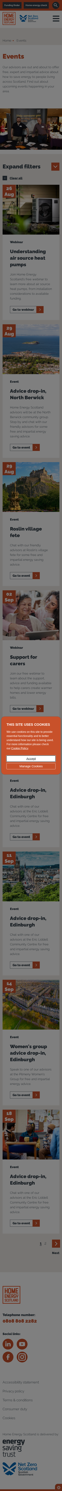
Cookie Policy (19, 748)
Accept (31, 758)
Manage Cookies (31, 766)
